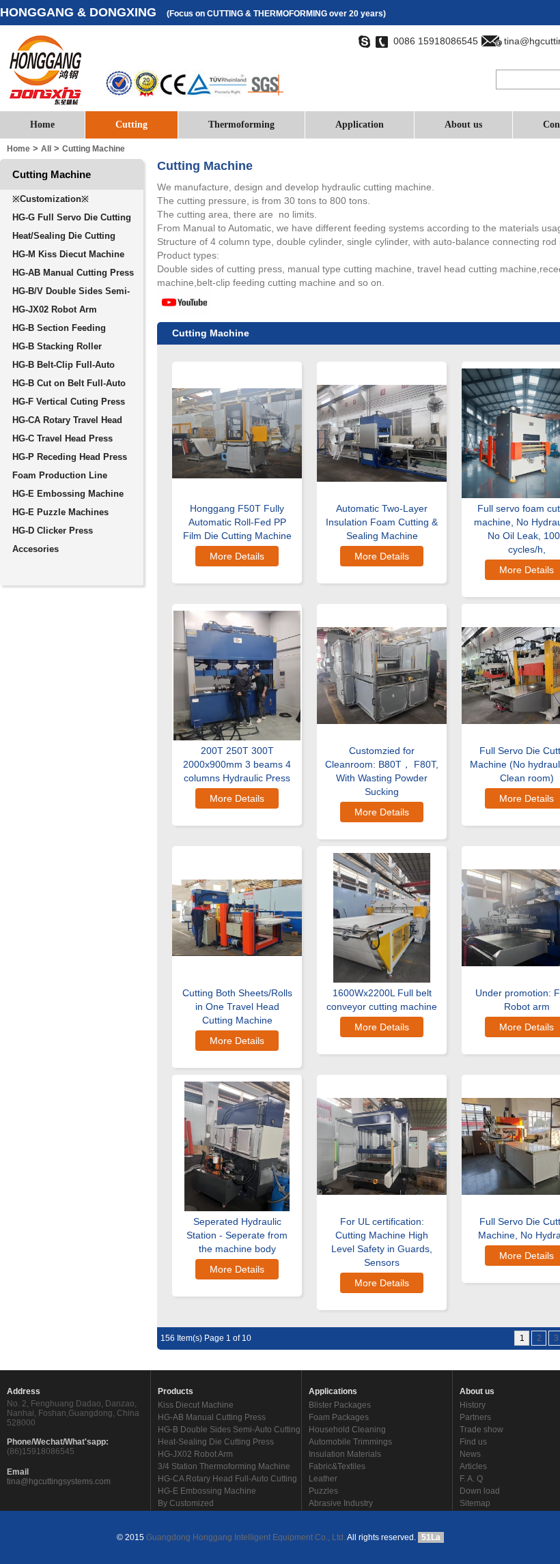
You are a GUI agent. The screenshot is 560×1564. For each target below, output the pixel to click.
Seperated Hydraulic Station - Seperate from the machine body (237, 1235)
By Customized (186, 1503)
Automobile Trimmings (350, 1442)
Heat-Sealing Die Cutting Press (216, 1442)
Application (359, 124)
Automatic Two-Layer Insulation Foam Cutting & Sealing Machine (382, 522)
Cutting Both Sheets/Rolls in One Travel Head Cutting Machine (237, 1006)
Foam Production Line (59, 475)
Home (42, 124)
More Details (237, 556)
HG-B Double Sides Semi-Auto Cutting (229, 1429)
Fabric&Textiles (337, 1466)
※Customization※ (50, 199)
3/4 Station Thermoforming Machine (224, 1466)
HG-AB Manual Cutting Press (73, 272)
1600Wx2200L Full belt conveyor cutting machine (381, 999)
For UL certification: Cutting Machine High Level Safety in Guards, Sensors (381, 1242)
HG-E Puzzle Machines (60, 512)
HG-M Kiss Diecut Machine (68, 254)
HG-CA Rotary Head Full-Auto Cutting (227, 1478)
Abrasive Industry (341, 1503)
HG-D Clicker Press (52, 530)
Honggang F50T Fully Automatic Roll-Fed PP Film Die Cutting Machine (237, 522)
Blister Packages (340, 1405)
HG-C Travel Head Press (62, 438)
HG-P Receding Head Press (69, 457)
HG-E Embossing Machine (68, 494)
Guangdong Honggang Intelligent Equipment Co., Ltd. (245, 1537)
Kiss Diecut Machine (196, 1405)
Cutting (131, 124)
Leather (323, 1478)
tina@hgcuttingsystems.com (59, 1481)
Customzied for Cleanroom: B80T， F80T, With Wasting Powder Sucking (381, 771)
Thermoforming (241, 124)
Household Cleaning (347, 1429)
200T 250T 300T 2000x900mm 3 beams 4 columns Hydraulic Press (237, 764)
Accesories (35, 549)
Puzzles (323, 1491)
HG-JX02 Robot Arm (54, 309)
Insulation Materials (345, 1454)
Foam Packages (339, 1417)
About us (463, 124)
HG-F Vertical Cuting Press (68, 401)
